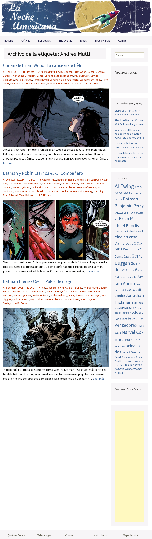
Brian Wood (80, 71)
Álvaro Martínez (73, 287)
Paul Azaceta (17, 83)
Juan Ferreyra (92, 295)
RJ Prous (46, 195)
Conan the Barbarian (24, 75)
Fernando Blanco (32, 183)
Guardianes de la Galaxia (129, 270)
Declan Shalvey (23, 79)
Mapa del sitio (131, 535)
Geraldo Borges (51, 183)
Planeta (30, 71)
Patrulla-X (133, 339)
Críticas (25, 40)
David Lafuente (37, 291)
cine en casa (126, 237)
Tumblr (118, 86)
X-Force (119, 372)
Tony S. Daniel (10, 195)
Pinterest (139, 79)
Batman (130, 199)
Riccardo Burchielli (36, 83)
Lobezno (137, 312)
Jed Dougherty (59, 295)
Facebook (118, 79)
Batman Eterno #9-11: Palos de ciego (37, 281)
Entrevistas (65, 40)
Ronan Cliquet (71, 299)
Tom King (99, 191)
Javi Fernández (40, 295)
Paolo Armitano (20, 299)
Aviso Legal (100, 535)
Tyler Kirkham (26, 195)
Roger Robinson (54, 299)
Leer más (8, 163)
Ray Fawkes (37, 299)
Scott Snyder (51, 191)
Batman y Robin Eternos (70, 179)
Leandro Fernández (90, 79)
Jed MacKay (128, 289)
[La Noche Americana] (76, 18)
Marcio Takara (52, 187)
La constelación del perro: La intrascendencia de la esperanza (129, 157)
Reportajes (44, 40)
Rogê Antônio (84, 187)
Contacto (70, 535)
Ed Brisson (15, 183)
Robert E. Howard (57, 83)
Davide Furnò (54, 291)
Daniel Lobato (95, 83)
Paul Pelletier (68, 187)
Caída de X (121, 231)
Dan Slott (123, 243)
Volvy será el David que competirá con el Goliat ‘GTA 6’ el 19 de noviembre (129, 133)
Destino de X (132, 249)
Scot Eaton (21, 191)
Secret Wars (121, 357)
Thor (142, 361)
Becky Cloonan (64, 71)
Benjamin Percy (129, 206)
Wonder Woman (133, 369)
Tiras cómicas (102, 40)
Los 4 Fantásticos (126, 319)
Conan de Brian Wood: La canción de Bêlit (43, 65)
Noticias (8, 40)
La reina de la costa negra (64, 79)
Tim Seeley (86, 191)
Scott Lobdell (35, 191)
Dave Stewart (81, 75)
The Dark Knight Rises (131, 361)
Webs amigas (44, 535)
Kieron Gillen (128, 308)
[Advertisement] (129, 466)
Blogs (83, 40)
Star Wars (131, 357)
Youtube (132, 79)
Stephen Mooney (69, 191)
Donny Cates (123, 256)
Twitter (125, 79)
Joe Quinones (76, 295)
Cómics (122, 40)
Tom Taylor (131, 364)
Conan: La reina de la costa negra (55, 75)
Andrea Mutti (48, 71)
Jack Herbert (86, 183)
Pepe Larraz (120, 346)
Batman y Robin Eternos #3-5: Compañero (43, 173)
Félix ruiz (67, 291)
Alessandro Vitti (55, 287)
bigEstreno (124, 212)
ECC (33, 179)
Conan (91, 71)
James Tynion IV (21, 187)
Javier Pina (37, 187)
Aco (43, 287)
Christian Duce (93, 179)
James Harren (41, 79)
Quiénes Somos (17, 535)
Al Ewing (124, 186)
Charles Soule (136, 231)
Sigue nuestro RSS (125, 86)
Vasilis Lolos (74, 83)
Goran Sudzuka (69, 183)
